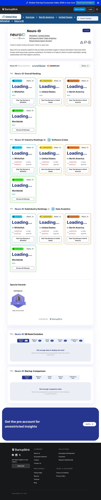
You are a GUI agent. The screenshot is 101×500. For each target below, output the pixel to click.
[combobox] (88, 18)
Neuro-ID (19, 21)
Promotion (62, 456)
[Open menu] (97, 9)
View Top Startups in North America (78, 101)
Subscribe (20, 466)
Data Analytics (50, 38)
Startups (30, 17)
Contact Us (37, 463)
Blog (35, 482)
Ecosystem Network (40, 456)
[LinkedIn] (16, 455)
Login (90, 9)
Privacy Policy (60, 476)
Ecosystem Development (67, 453)
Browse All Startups (23, 130)
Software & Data (36, 38)
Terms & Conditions (62, 473)
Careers (36, 460)
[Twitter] (20, 455)
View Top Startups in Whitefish (23, 101)
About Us (37, 453)
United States (65, 17)
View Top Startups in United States (50, 101)
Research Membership (66, 460)
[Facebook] (13, 455)
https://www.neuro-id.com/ (40, 41)
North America (46, 17)
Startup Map (38, 473)
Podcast (36, 479)
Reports (36, 476)
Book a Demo (79, 9)
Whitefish (5, 21)
